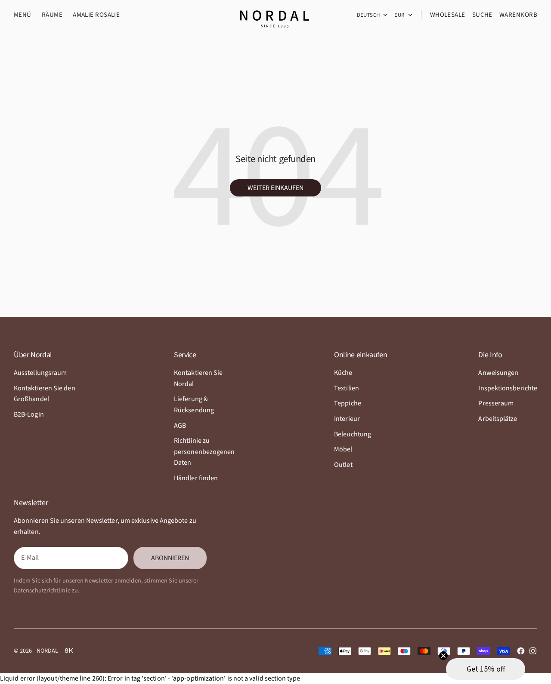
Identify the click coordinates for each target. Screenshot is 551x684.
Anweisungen (498, 372)
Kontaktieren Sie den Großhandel (44, 393)
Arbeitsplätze (497, 418)
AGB (180, 425)
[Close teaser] (443, 655)
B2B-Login (29, 414)
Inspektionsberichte (507, 388)
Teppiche (347, 403)
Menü (22, 14)
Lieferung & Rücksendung (194, 404)
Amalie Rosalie (96, 14)
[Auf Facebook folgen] (521, 651)
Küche (343, 372)
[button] (485, 669)
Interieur (347, 418)
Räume (52, 14)
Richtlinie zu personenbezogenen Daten (204, 451)
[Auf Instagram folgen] (533, 651)
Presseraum (496, 403)
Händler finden (196, 478)
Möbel (343, 449)
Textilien (346, 388)
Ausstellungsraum (40, 372)
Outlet (343, 464)
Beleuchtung (352, 434)
